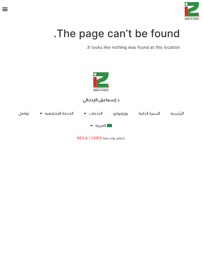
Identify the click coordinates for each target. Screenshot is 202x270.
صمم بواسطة (113, 139)
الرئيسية (177, 113)
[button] (5, 9)
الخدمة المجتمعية (59, 113)
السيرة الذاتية (149, 113)
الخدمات (96, 113)
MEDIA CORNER (89, 139)
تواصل (23, 113)
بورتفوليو (120, 113)
